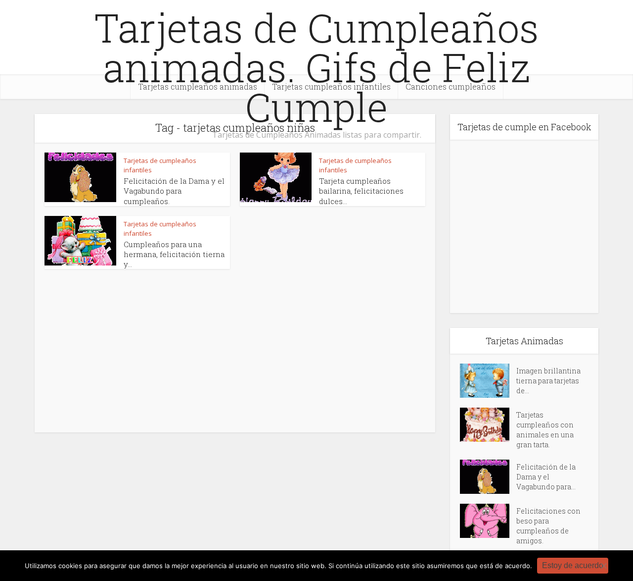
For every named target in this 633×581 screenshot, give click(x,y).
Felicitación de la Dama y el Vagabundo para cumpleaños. (174, 191)
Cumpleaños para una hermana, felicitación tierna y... (174, 254)
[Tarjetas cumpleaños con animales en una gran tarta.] (488, 425)
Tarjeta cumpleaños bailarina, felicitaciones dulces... (361, 191)
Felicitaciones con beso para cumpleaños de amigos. (548, 525)
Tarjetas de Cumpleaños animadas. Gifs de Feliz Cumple (316, 66)
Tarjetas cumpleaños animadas (197, 86)
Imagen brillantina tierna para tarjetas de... (548, 380)
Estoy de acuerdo (572, 565)
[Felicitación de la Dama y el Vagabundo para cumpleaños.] (488, 477)
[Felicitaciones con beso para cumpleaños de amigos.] (488, 521)
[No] (603, 566)
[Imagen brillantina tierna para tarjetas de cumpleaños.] (488, 381)
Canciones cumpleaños (451, 86)
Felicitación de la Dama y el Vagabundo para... (546, 476)
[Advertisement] (138, 348)
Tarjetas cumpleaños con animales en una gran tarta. (545, 429)
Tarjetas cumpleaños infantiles (331, 86)
